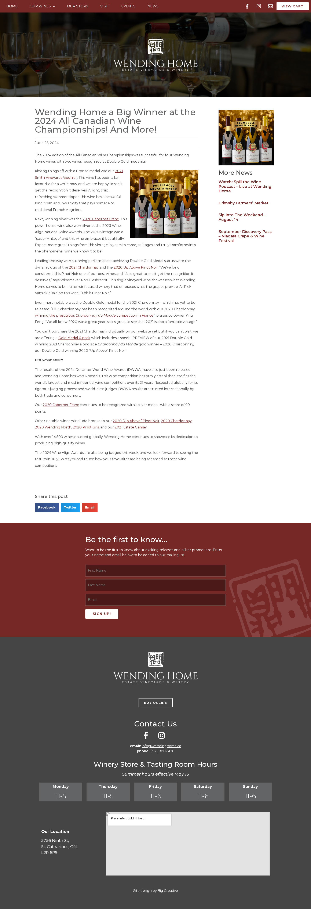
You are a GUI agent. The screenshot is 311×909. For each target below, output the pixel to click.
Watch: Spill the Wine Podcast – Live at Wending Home (245, 186)
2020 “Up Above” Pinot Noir (136, 421)
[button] (47, 507)
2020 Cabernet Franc (101, 219)
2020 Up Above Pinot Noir (136, 267)
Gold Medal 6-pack (74, 338)
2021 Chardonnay (84, 267)
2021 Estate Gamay (131, 427)
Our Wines (40, 6)
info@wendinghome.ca (161, 746)
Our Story (77, 6)
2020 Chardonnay (176, 421)
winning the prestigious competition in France (94, 315)
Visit (104, 6)
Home (12, 6)
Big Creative (168, 891)
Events (128, 6)
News (152, 6)
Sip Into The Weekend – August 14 (242, 217)
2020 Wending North (53, 427)
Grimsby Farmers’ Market (243, 203)
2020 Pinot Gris (86, 427)
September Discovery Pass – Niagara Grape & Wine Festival (245, 236)
